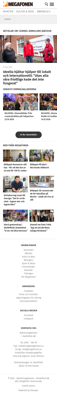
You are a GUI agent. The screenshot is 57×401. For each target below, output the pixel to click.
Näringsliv (44, 11)
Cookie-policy (28, 386)
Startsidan (29, 250)
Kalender (28, 270)
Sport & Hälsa (28, 263)
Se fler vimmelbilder (28, 135)
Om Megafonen (28, 277)
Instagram (28, 318)
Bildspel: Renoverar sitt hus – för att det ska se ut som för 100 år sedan (15, 167)
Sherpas (34, 390)
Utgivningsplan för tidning (28, 297)
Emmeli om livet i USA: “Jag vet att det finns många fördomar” (40, 227)
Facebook (28, 315)
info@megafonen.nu (32, 349)
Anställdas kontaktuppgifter (28, 352)
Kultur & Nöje (25, 11)
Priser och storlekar (28, 294)
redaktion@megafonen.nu (31, 346)
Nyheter (8, 11)
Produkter (28, 291)
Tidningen (28, 273)
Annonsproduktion (28, 301)
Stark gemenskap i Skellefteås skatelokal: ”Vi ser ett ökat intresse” (16, 227)
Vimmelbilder (28, 267)
